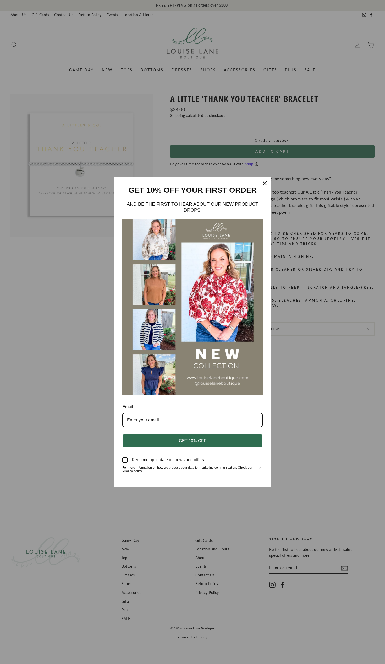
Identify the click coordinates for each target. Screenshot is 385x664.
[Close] (264, 183)
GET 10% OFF (192, 440)
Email (127, 407)
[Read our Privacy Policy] (259, 468)
